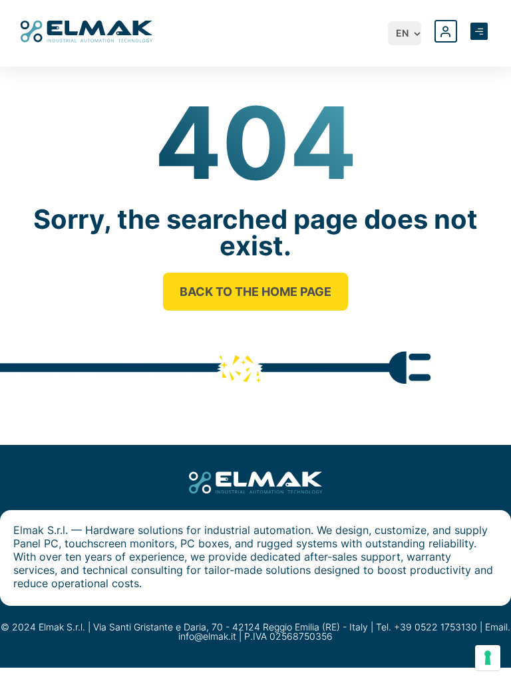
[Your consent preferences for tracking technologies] (487, 657)
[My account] (445, 31)
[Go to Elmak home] (86, 30)
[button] (409, 33)
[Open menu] (479, 31)
